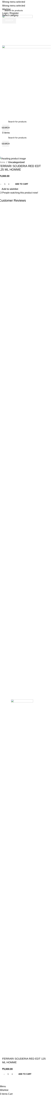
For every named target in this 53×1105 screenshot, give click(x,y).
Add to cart (21, 184)
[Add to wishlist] (6, 1081)
